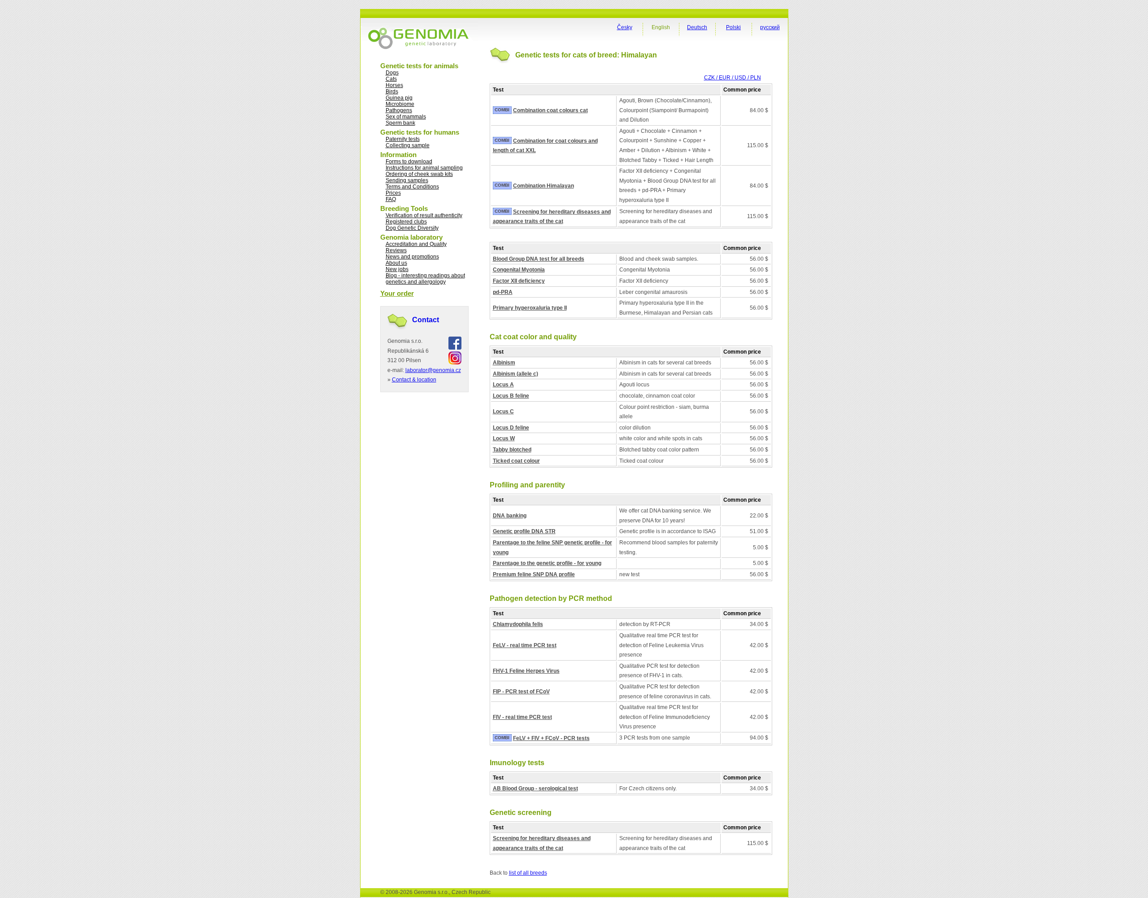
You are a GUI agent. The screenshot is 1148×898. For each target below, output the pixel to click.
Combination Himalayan (543, 186)
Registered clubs (406, 222)
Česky (624, 27)
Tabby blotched (512, 450)
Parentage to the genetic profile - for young (547, 563)
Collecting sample (408, 145)
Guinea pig (399, 98)
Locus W (504, 438)
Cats (391, 79)
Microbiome (400, 104)
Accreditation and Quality (416, 244)
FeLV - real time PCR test (525, 645)
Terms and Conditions (412, 187)
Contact (425, 320)
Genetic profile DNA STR (524, 531)
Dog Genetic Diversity (412, 228)
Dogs (392, 73)
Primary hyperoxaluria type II (530, 308)
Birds (392, 91)
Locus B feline (511, 396)
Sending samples (407, 180)
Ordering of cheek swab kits (419, 174)
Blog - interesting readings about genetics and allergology (425, 278)
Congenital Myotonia (519, 270)
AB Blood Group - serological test (535, 788)
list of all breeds (528, 873)
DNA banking (509, 516)
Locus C (503, 411)
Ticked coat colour (516, 461)
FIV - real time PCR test (522, 717)
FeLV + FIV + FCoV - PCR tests (551, 738)
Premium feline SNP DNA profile (534, 574)
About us (396, 263)
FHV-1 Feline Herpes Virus (526, 671)
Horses (394, 85)
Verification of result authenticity (424, 215)
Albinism (504, 362)
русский (770, 27)
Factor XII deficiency (519, 281)
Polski (733, 27)
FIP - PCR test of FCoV (521, 691)
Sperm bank (400, 123)
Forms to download (409, 161)
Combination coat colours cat (550, 110)
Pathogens (399, 110)
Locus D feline (511, 428)
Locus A (503, 384)
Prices (393, 193)
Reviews (396, 250)
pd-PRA (503, 292)
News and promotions (412, 257)
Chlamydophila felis (518, 624)
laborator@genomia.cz (433, 370)
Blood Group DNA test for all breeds (538, 259)
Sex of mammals (406, 117)
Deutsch (697, 27)
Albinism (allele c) (515, 374)
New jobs (397, 269)
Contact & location (414, 380)
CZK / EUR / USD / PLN (732, 77)
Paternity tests (403, 139)
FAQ (391, 199)
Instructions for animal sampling (424, 168)
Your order (397, 293)
